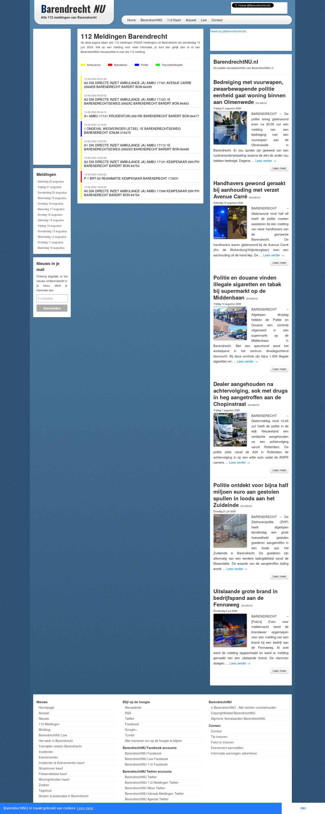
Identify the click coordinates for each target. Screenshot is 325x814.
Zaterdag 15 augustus (51, 220)
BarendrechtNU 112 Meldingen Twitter (151, 782)
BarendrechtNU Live (53, 735)
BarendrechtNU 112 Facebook (146, 764)
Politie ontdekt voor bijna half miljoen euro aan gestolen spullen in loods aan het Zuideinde (250, 495)
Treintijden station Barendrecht (60, 746)
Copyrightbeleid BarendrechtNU (233, 713)
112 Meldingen (49, 724)
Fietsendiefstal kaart (53, 774)
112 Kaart (174, 20)
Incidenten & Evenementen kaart (61, 762)
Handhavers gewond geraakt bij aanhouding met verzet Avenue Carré (249, 189)
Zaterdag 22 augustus (51, 181)
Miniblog (44, 729)
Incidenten (46, 751)
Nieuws (44, 718)
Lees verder (265, 160)
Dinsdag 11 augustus (50, 242)
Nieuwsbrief (133, 707)
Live (204, 20)
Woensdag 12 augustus (52, 236)
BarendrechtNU (151, 20)
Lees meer (279, 168)
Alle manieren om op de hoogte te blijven (153, 740)
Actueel (191, 20)
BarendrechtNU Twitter (141, 777)
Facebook (132, 724)
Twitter (129, 718)
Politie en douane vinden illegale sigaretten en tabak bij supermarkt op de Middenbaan (247, 287)
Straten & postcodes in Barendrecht (63, 796)
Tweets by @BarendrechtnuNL (228, 31)
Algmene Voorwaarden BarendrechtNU (238, 718)
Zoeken (44, 785)
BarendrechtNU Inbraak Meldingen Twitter (154, 793)
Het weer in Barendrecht (56, 740)
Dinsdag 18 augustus (50, 203)
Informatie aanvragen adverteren (234, 753)
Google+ (131, 729)
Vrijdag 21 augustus (49, 187)
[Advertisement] (52, 96)
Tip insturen (219, 736)
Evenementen (48, 757)
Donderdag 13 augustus (52, 231)
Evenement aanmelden (227, 747)
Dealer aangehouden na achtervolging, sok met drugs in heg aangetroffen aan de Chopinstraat (250, 393)
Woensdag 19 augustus (52, 198)
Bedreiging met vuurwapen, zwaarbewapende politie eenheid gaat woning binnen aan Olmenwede (249, 92)
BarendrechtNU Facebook (143, 753)
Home (131, 20)
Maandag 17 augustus (51, 209)
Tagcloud (45, 790)
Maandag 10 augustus (51, 248)
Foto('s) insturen (222, 742)
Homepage (46, 707)
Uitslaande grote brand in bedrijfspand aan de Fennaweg (245, 597)
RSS (128, 713)
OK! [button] (303, 808)
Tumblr (130, 735)
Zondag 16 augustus (50, 214)
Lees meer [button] (85, 808)
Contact (217, 20)
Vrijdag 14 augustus (49, 225)
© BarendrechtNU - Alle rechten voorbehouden (243, 707)
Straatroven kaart (51, 768)
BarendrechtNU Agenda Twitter (146, 799)
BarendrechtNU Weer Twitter (145, 788)
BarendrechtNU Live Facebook (146, 758)
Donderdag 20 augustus (52, 192)
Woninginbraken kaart (54, 779)
